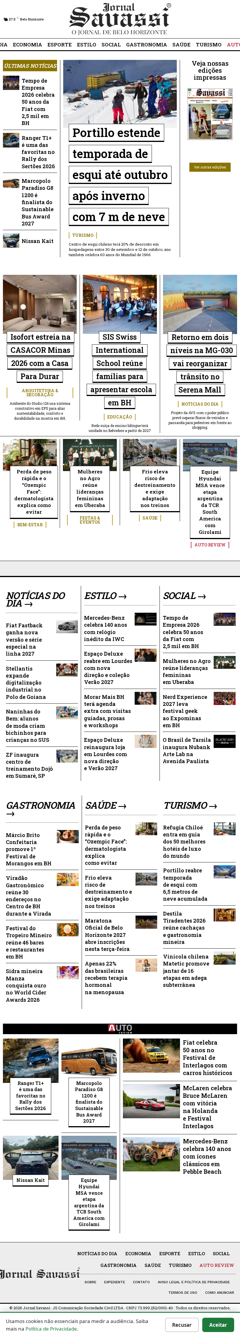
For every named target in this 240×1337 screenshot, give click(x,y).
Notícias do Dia (200, 404)
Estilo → (105, 595)
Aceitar (218, 1325)
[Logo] (120, 19)
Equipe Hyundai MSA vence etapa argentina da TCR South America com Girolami (210, 501)
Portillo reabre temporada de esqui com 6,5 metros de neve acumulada (185, 884)
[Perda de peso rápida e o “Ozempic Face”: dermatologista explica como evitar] (30, 455)
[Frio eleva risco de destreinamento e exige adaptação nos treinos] (150, 455)
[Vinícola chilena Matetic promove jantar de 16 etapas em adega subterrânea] (224, 958)
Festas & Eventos (90, 520)
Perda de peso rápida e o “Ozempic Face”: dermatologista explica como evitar (34, 491)
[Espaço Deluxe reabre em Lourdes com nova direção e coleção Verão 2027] (145, 655)
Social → (185, 595)
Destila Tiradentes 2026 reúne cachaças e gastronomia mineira (184, 927)
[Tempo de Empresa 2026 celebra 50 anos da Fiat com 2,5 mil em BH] (11, 83)
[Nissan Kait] (11, 240)
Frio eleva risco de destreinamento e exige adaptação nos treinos (154, 488)
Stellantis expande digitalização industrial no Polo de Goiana (26, 682)
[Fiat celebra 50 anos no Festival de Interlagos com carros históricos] (151, 1056)
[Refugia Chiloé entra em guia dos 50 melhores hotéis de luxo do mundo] (224, 829)
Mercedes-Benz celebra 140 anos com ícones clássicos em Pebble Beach (207, 1156)
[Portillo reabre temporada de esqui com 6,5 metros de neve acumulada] (224, 871)
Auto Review (210, 545)
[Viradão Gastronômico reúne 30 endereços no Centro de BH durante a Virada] (68, 879)
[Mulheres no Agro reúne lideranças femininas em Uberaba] (90, 455)
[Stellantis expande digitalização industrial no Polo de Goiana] (67, 670)
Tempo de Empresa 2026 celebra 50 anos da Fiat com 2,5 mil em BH (38, 102)
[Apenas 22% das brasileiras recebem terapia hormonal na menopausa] (146, 965)
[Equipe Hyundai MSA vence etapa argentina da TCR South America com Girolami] (210, 455)
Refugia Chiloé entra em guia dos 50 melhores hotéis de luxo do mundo (184, 841)
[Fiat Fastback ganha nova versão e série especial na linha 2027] (67, 626)
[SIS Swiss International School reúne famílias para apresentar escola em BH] (120, 304)
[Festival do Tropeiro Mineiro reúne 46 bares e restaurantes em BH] (68, 929)
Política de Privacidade (51, 1328)
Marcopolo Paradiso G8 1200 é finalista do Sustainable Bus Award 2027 (38, 202)
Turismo (82, 235)
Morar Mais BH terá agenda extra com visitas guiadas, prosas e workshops (107, 711)
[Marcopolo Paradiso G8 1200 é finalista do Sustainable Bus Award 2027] (11, 183)
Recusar (182, 1325)
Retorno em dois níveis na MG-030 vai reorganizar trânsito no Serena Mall (201, 363)
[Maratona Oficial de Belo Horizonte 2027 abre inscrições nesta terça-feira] (146, 922)
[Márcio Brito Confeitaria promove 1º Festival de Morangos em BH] (68, 836)
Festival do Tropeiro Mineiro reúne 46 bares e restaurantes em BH (29, 942)
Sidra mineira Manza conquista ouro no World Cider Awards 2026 (26, 985)
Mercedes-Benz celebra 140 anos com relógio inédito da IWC (105, 628)
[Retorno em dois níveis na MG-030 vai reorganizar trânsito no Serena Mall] (200, 304)
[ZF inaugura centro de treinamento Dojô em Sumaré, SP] (67, 756)
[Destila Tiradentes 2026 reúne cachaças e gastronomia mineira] (224, 915)
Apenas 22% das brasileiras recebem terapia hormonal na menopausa (106, 977)
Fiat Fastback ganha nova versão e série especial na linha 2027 (24, 639)
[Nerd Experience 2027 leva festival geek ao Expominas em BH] (225, 698)
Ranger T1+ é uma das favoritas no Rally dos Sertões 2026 (38, 152)
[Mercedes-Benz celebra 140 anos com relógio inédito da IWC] (145, 619)
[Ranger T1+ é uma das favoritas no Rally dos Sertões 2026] (11, 140)
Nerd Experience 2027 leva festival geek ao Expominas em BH (185, 711)
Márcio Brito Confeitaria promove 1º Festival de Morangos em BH (29, 849)
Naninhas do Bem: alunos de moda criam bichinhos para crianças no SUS (27, 725)
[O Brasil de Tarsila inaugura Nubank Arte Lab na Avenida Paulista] (225, 741)
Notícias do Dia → (35, 599)
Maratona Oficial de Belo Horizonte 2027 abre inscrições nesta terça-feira (107, 934)
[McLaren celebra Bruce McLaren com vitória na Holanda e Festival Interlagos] (151, 1101)
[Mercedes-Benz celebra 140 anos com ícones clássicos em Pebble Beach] (151, 1154)
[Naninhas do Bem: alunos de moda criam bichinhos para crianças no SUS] (67, 712)
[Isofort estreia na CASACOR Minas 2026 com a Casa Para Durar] (40, 304)
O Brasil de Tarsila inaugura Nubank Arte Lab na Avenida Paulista (187, 750)
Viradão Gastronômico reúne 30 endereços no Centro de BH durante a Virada (28, 895)
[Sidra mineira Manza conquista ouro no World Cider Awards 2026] (68, 972)
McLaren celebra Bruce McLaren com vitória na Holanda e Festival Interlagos (207, 1107)
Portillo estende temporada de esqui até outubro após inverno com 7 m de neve (120, 174)
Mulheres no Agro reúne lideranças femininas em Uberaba (90, 488)
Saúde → (106, 805)
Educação (119, 417)
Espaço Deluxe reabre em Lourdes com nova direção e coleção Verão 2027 (108, 667)
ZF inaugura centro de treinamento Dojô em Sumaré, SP (29, 765)
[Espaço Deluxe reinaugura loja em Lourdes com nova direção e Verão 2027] (145, 741)
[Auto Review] (120, 1029)
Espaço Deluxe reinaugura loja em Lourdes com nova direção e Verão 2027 (105, 754)
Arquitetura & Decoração (40, 392)
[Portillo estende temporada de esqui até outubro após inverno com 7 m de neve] (120, 94)
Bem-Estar (30, 524)
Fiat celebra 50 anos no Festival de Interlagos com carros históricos (207, 1057)
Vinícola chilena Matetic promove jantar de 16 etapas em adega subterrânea (186, 970)
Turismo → (190, 805)
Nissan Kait (38, 240)
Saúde (150, 518)
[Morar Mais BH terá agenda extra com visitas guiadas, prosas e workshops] (145, 698)
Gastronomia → (40, 809)
